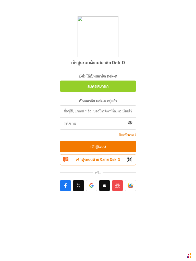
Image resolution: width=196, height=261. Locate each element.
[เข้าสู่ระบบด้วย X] (78, 185)
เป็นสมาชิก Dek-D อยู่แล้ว (98, 101)
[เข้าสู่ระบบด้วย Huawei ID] (117, 185)
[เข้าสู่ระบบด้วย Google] (91, 185)
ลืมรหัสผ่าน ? (127, 135)
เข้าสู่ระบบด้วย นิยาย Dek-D (98, 160)
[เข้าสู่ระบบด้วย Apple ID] (104, 185)
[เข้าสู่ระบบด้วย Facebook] (65, 185)
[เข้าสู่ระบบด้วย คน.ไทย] (130, 185)
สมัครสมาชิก (98, 86)
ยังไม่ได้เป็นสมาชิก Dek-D (98, 76)
